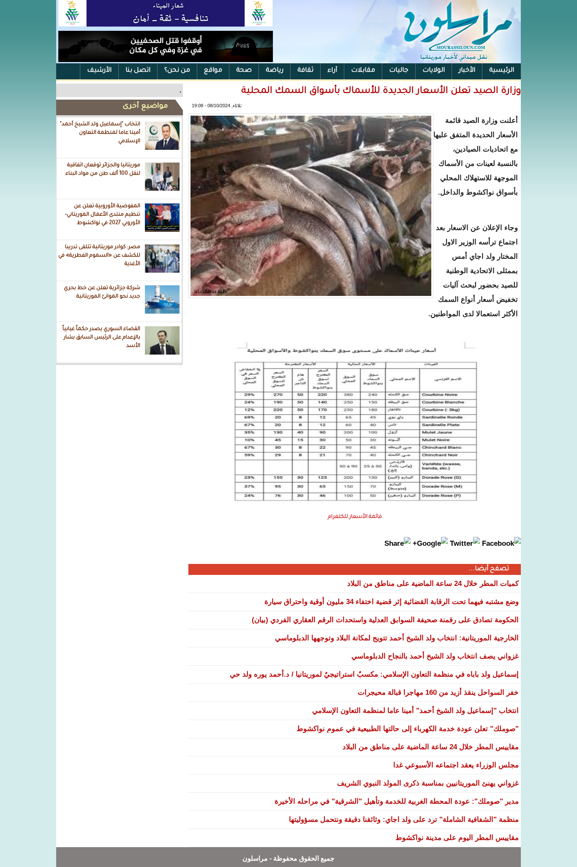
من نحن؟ (177, 70)
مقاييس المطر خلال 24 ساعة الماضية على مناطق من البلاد (431, 747)
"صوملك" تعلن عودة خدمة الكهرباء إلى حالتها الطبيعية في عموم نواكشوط (408, 729)
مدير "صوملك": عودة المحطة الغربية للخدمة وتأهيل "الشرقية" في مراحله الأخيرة (397, 801)
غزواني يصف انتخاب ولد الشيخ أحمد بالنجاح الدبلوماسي (435, 656)
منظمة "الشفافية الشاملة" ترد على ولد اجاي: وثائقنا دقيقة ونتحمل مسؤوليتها (404, 820)
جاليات (398, 70)
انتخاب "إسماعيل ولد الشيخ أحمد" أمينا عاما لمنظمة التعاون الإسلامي (100, 133)
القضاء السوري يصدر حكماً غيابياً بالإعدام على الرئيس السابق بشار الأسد (101, 337)
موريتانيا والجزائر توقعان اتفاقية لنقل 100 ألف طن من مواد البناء (102, 170)
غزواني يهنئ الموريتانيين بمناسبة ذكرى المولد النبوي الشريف (428, 783)
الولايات (433, 70)
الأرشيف (99, 70)
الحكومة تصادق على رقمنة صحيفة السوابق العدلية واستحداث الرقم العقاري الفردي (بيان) (385, 620)
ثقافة (305, 70)
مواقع (213, 70)
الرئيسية (501, 70)
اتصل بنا (137, 70)
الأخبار (467, 70)
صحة (244, 70)
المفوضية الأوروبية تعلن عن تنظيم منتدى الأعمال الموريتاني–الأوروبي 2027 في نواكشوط (102, 214)
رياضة (274, 70)
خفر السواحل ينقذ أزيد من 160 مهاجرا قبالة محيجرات (438, 692)
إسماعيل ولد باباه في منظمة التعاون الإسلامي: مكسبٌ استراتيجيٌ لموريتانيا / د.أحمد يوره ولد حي (374, 674)
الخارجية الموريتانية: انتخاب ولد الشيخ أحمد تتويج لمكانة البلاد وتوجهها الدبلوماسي (397, 638)
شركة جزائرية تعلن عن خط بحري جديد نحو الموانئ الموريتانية (102, 292)
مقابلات (363, 70)
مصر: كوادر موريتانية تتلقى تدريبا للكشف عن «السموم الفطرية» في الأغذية (99, 255)
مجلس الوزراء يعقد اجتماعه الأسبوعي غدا (456, 765)
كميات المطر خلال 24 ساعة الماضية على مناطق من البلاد (433, 584)
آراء (332, 70)
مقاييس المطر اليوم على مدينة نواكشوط (457, 838)
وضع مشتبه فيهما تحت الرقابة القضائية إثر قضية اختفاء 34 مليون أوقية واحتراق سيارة (391, 602)
